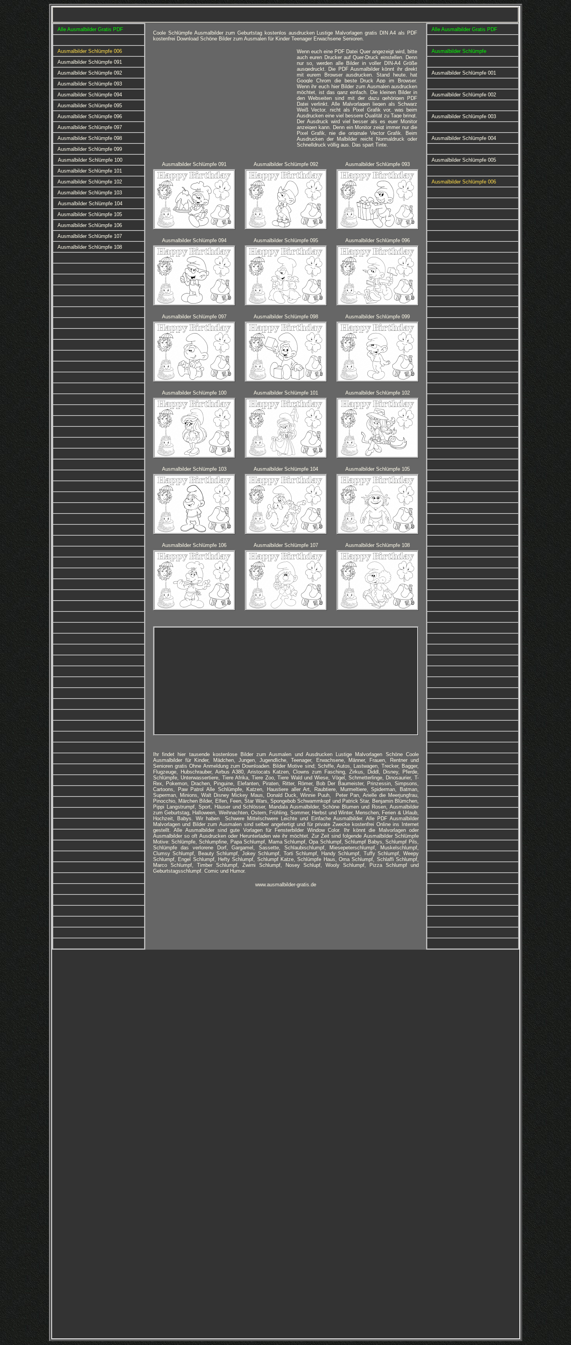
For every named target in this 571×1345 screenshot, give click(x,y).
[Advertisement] (219, 103)
